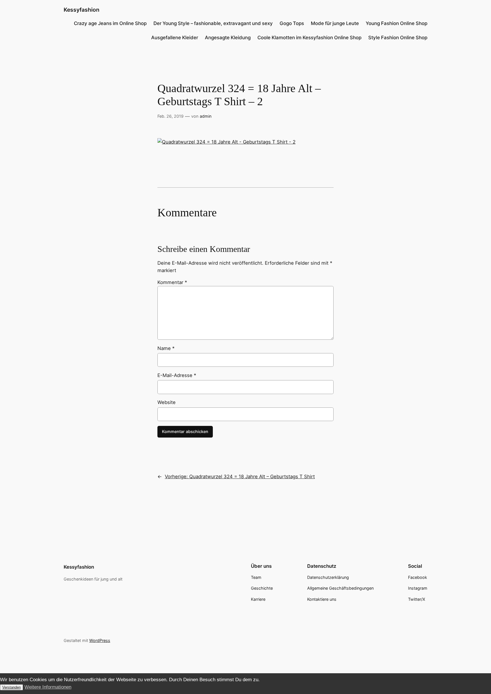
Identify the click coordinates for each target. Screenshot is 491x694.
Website (166, 402)
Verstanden (11, 687)
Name (165, 348)
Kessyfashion (81, 9)
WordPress (99, 640)
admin (205, 116)
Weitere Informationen (47, 687)
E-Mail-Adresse (176, 375)
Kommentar (172, 282)
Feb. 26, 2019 (170, 116)
